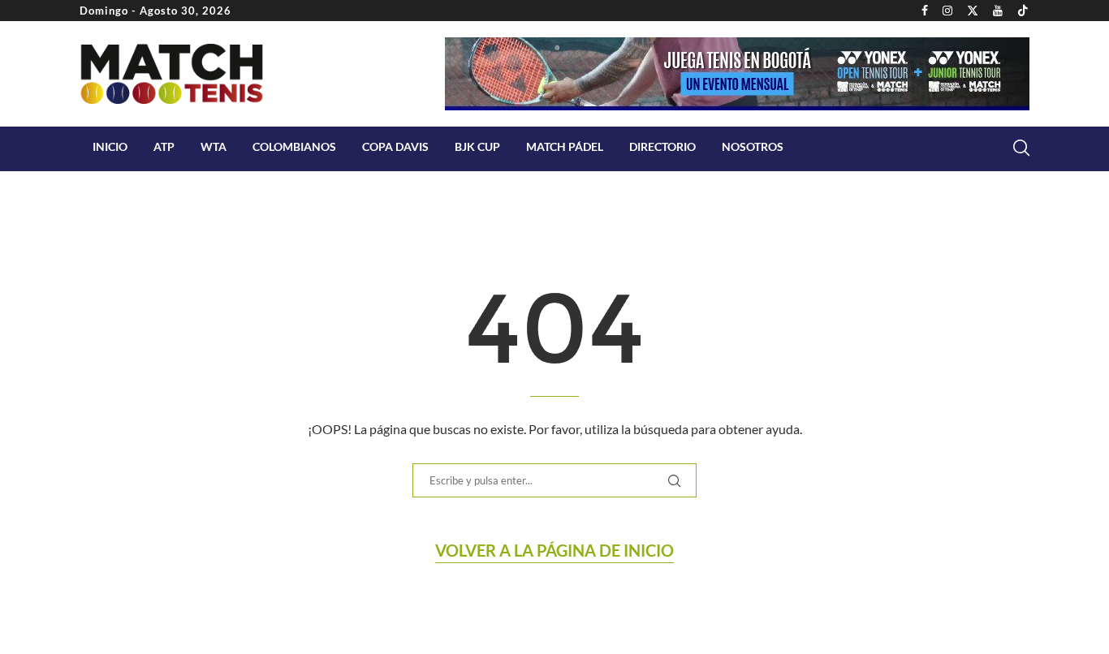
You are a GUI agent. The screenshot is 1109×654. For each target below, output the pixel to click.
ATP (164, 146)
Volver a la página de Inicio (554, 550)
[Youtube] (997, 10)
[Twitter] (972, 10)
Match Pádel (564, 146)
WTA (214, 146)
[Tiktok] (1022, 10)
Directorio (662, 146)
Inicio (110, 146)
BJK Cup (477, 146)
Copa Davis (395, 146)
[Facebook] (925, 10)
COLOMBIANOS (294, 146)
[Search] (1021, 148)
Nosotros (752, 146)
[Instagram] (947, 10)
